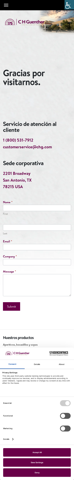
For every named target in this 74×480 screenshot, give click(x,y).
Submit (11, 306)
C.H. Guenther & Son (28, 22)
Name (7, 202)
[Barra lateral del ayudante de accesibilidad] (69, 5)
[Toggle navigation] (6, 5)
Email (7, 241)
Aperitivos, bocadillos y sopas (20, 345)
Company (10, 256)
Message (9, 271)
